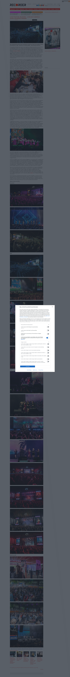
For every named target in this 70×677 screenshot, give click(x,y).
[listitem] (35, 324)
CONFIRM (28, 366)
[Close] (53, 307)
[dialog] (35, 338)
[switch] (47, 327)
